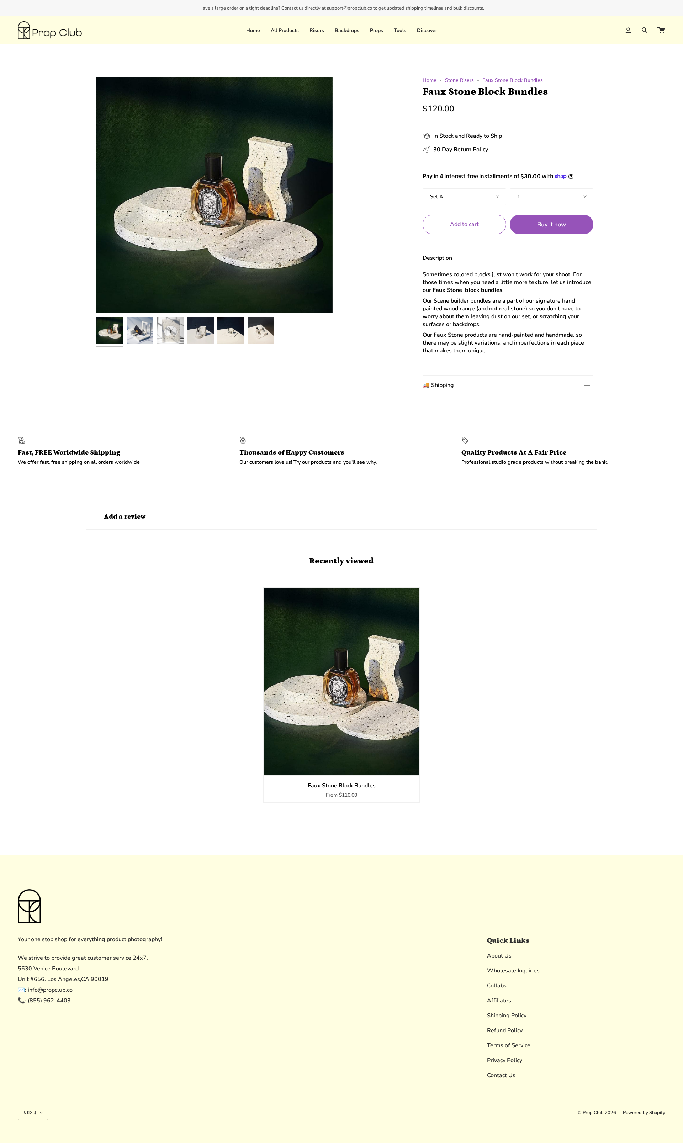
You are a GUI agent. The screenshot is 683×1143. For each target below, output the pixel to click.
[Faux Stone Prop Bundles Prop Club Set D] (200, 330)
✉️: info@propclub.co (45, 990)
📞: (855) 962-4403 (44, 1001)
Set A (436, 196)
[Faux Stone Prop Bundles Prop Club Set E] (230, 330)
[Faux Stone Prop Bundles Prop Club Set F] (261, 330)
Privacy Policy (504, 1060)
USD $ (30, 1112)
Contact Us (501, 1075)
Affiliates (499, 1001)
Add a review (124, 516)
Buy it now (551, 224)
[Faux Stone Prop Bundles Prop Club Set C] (170, 330)
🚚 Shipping (438, 385)
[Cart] (661, 30)
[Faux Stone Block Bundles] (342, 681)
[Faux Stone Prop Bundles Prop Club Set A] (109, 330)
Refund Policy (505, 1030)
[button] (316, 30)
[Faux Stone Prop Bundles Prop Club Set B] (140, 330)
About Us (499, 956)
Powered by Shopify (644, 1113)
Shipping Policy (506, 1015)
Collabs (497, 986)
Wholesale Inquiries (513, 971)
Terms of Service (508, 1045)
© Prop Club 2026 (597, 1113)
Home (429, 80)
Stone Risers (459, 80)
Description (437, 258)
